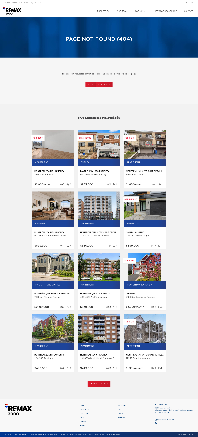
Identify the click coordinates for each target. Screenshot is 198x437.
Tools (82, 425)
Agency (139, 11)
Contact (188, 11)
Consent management (113, 434)
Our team (122, 11)
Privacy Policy (88, 434)
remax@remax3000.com (17, 3)
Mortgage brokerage (165, 11)
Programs (122, 406)
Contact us (104, 84)
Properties (103, 11)
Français (121, 417)
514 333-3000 (38, 3)
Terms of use (99, 434)
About (82, 417)
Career (83, 421)
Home (90, 84)
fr (192, 3)
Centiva (190, 434)
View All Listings (99, 384)
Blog (120, 409)
